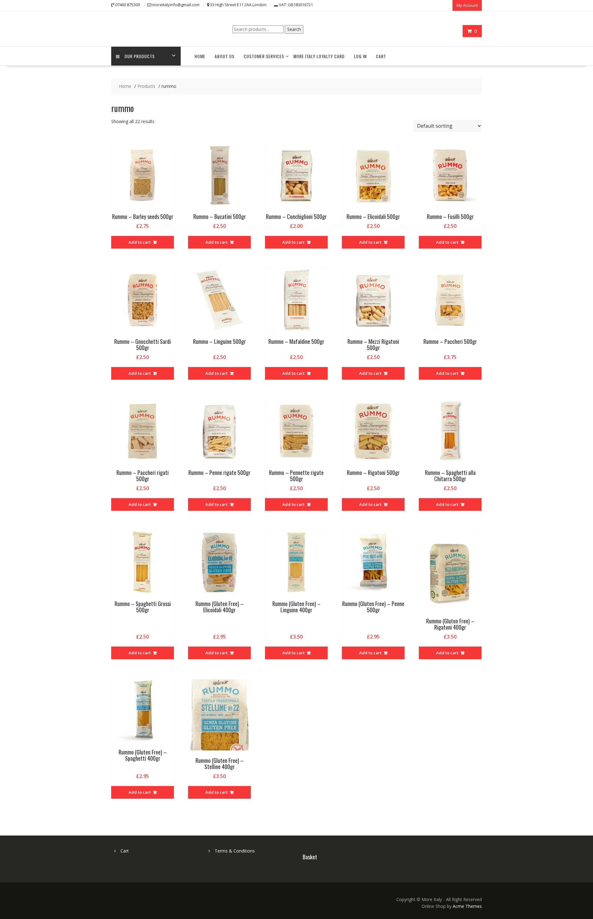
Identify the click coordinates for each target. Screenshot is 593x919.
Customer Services (264, 56)
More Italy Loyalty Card (319, 56)
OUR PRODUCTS (139, 56)
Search (294, 29)
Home (200, 56)
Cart (381, 56)
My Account (467, 5)
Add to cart (139, 242)
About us (224, 56)
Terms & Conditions (235, 851)
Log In (360, 56)
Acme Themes (467, 906)
